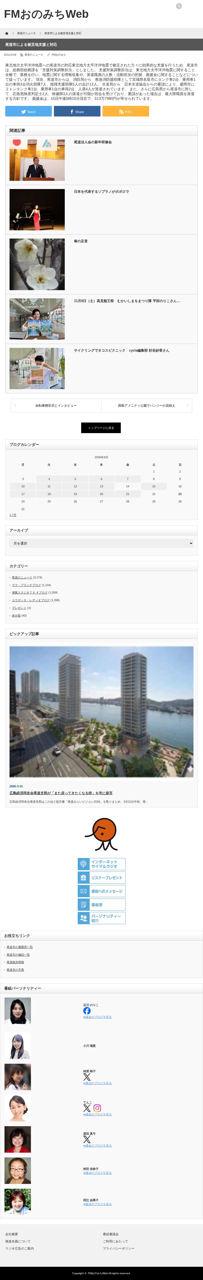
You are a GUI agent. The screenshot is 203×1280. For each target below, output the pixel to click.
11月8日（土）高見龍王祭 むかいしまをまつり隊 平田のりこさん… (127, 301)
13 (101, 486)
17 (23, 494)
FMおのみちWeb (98, 1273)
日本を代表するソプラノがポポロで (101, 192)
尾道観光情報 (15, 962)
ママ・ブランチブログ (26, 585)
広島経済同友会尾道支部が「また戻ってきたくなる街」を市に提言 (61, 793)
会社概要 (11, 1234)
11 (49, 486)
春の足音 (81, 241)
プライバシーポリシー (119, 1248)
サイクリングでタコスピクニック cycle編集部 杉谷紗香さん (121, 350)
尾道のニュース (34, 54)
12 (75, 486)
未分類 (16, 615)
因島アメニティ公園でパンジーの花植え (146, 405)
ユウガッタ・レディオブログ (31, 600)
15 (153, 486)
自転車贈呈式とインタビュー (56, 405)
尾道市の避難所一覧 (20, 947)
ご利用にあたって (115, 1241)
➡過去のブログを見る (97, 1016)
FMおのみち (59, 54)
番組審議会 (111, 1234)
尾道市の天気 (15, 969)
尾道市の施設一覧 (18, 954)
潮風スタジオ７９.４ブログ (30, 592)
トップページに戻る (101, 427)
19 (75, 494)
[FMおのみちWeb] (46, 14)
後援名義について (18, 1241)
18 (49, 494)
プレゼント (19, 607)
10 (23, 486)
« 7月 (13, 515)
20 (101, 494)
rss (179, 6)
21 (127, 494)
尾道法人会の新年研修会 (93, 142)
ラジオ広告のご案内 (19, 1248)
